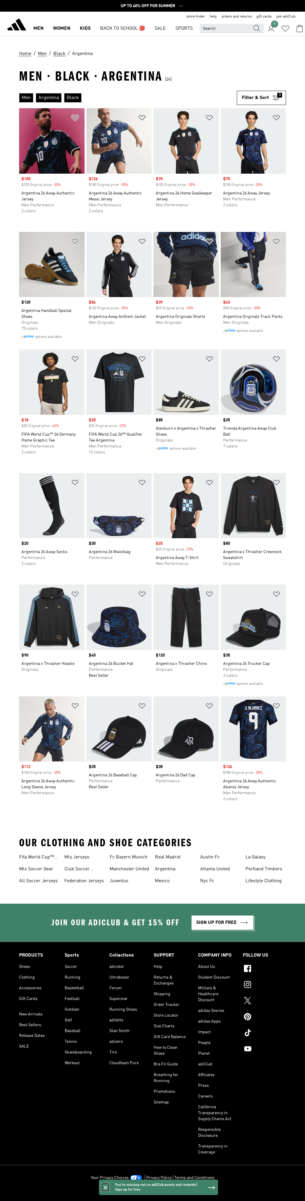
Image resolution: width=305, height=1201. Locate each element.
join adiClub (285, 16)
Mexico (162, 881)
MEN (38, 28)
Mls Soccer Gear (36, 869)
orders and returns (237, 16)
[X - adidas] (264, 1001)
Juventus (119, 881)
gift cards (264, 16)
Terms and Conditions (194, 1178)
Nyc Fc (207, 881)
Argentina (165, 869)
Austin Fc (210, 857)
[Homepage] (16, 25)
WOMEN (61, 28)
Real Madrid (167, 857)
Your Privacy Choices (110, 1178)
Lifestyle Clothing (263, 881)
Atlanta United (215, 869)
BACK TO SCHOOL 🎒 (122, 28)
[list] (128, 98)
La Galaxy (255, 857)
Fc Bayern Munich (128, 857)
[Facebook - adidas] (264, 969)
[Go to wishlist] (285, 28)
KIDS (85, 28)
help (213, 16)
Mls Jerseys (76, 857)
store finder (195, 16)
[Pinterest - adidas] (264, 1018)
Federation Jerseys (84, 881)
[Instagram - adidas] (264, 985)
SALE (160, 28)
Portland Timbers (263, 869)
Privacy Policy (159, 1178)
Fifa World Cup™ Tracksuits (36, 858)
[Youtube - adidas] (264, 1050)
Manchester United (129, 869)
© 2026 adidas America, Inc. (152, 1193)
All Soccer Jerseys (38, 881)
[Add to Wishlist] (75, 119)
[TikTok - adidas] (264, 1034)
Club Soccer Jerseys (77, 870)
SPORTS (184, 28)
